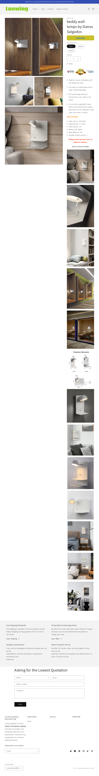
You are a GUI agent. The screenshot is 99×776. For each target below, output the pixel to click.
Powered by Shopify (89, 768)
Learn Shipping (11, 639)
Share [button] (71, 64)
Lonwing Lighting (81, 768)
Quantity (69, 55)
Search (29, 721)
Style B (71, 51)
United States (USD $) (13, 768)
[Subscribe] (37, 751)
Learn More (55, 639)
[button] (36, 9)
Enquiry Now (80, 38)
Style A (80, 46)
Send (20, 704)
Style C (71, 46)
